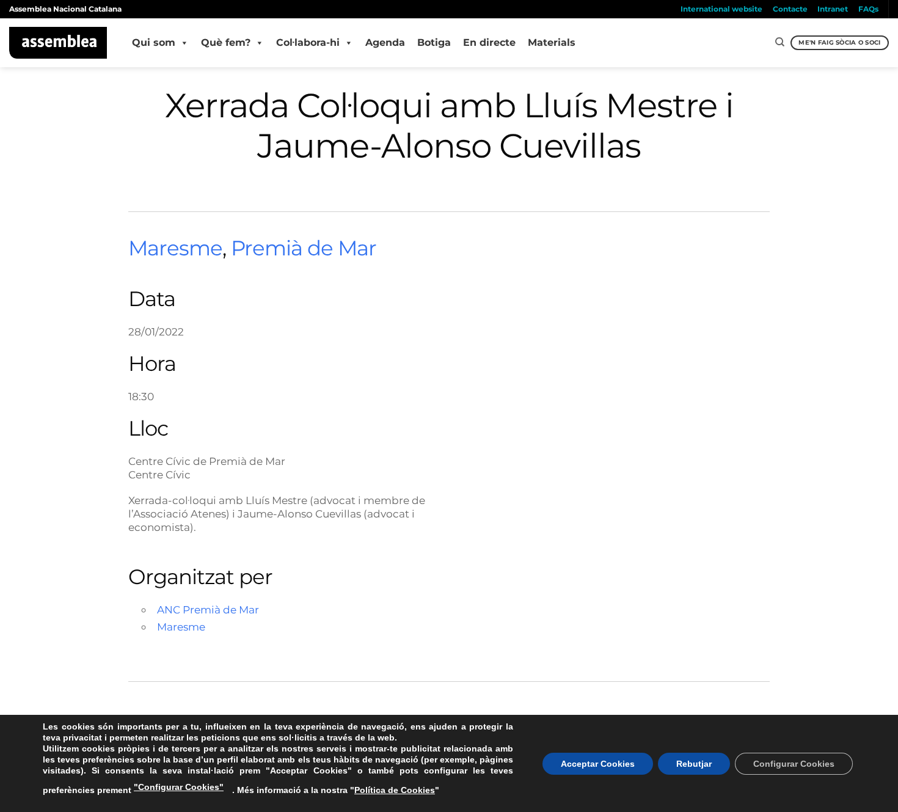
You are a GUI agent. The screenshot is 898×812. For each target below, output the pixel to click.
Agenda (385, 42)
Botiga (434, 42)
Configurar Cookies (793, 764)
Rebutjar (694, 764)
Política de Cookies (394, 790)
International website (721, 8)
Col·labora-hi (308, 42)
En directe (489, 42)
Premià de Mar (303, 248)
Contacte (790, 8)
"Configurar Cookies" (179, 787)
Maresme (175, 248)
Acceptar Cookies (598, 764)
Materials (551, 42)
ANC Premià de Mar (208, 609)
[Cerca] (779, 42)
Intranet (832, 8)
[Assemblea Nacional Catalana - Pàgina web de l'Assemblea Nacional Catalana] (58, 42)
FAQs (868, 8)
